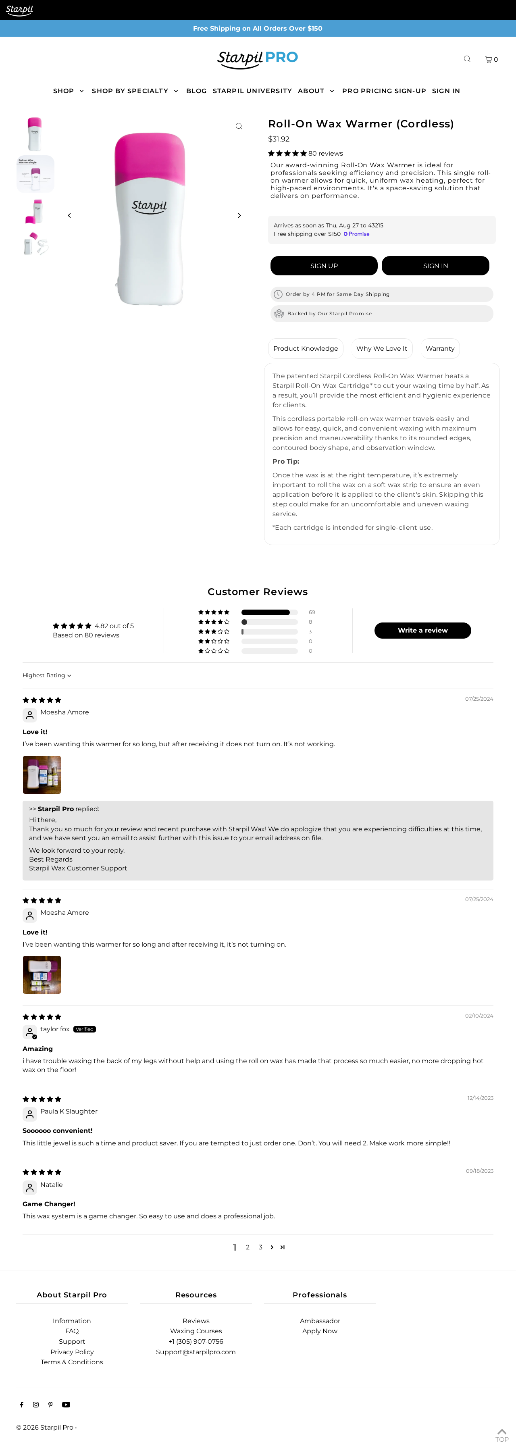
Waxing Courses (196, 1331)
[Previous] (69, 215)
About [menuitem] (311, 91)
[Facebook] (21, 1405)
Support (72, 1341)
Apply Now (319, 1331)
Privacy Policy (72, 1352)
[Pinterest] (50, 1405)
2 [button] (248, 1247)
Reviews (196, 1321)
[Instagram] (36, 1405)
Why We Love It (382, 348)
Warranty (440, 348)
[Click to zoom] (239, 126)
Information (72, 1321)
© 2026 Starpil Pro (44, 1427)
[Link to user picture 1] (42, 775)
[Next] (239, 215)
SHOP (64, 91)
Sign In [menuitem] (446, 91)
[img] (42, 700)
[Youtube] (66, 1405)
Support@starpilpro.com (196, 1352)
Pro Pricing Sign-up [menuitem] (384, 91)
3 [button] (260, 1247)
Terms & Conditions (72, 1362)
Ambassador (320, 1321)
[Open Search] (467, 59)
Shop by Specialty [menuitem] (130, 91)
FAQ (72, 1331)
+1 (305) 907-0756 (196, 1341)
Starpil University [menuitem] (253, 91)
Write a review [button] (423, 630)
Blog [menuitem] (196, 91)
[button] (288, 153)
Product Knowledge (305, 348)
